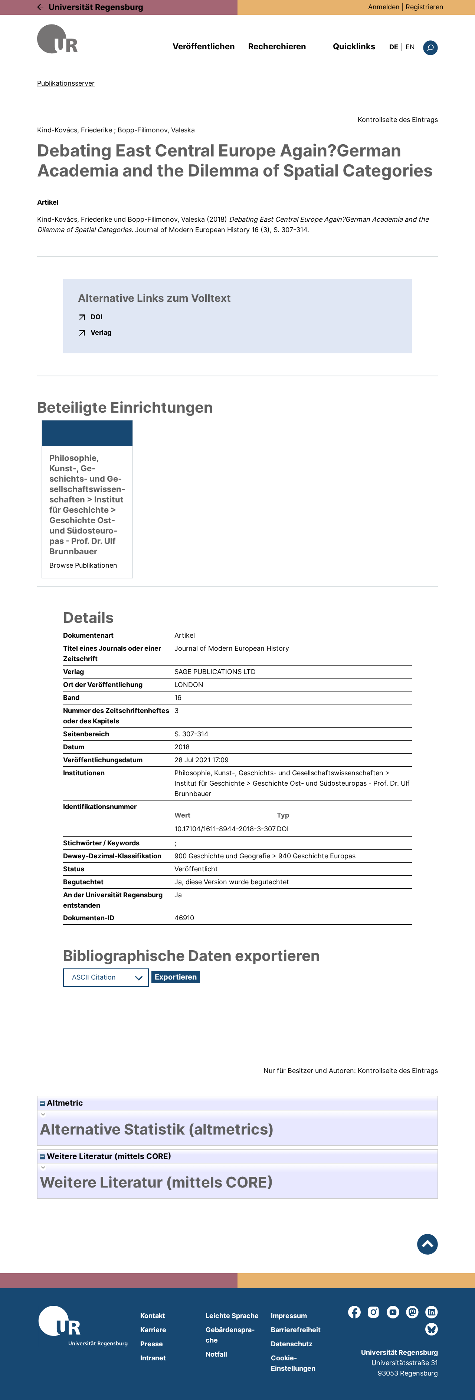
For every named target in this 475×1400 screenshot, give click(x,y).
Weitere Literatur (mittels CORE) (108, 1156)
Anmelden (384, 7)
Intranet (153, 1358)
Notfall (216, 1354)
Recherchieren (277, 46)
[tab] (237, 1129)
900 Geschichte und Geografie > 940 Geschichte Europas (265, 856)
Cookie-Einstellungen (293, 1363)
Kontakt (152, 1316)
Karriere (153, 1330)
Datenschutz (291, 1344)
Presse (151, 1344)
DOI (96, 317)
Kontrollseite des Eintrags (398, 119)
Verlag (101, 332)
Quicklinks (354, 46)
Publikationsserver (66, 83)
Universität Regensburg (96, 7)
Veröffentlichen (204, 46)
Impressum (289, 1316)
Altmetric (64, 1102)
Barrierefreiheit (296, 1330)
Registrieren (424, 7)
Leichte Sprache (232, 1316)
